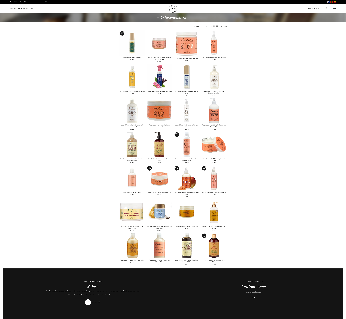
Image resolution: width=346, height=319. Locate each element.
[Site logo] (173, 8)
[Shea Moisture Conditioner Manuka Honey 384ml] (159, 144)
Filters (225, 26)
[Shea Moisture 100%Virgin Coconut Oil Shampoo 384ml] (132, 110)
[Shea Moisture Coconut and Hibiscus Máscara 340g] (159, 110)
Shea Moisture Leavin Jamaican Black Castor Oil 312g (132, 227)
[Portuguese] (332, 1)
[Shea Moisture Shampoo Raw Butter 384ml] (132, 245)
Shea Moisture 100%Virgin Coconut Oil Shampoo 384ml (132, 126)
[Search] (322, 8)
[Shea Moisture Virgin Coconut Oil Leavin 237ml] (186, 110)
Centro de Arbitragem (111, 295)
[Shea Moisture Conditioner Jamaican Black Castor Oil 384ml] (132, 144)
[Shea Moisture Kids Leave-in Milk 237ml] (214, 43)
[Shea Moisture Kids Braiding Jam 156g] (186, 43)
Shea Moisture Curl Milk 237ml (132, 192)
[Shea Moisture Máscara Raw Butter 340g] (186, 212)
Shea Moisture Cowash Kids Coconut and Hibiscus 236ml (186, 159)
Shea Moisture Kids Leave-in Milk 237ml (214, 57)
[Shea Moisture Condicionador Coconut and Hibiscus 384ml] (214, 110)
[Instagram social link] (254, 297)
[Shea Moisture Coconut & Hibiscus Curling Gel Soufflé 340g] (159, 43)
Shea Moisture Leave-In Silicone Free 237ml (159, 91)
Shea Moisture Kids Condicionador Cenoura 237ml (186, 193)
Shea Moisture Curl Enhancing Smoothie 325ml (214, 159)
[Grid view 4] (217, 26)
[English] (328, 1)
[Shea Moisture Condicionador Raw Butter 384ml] (214, 212)
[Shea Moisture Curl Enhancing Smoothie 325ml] (214, 144)
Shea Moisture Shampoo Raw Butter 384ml (132, 260)
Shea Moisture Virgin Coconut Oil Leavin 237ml (186, 126)
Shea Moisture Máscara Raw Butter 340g (186, 226)
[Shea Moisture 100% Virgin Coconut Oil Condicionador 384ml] (214, 77)
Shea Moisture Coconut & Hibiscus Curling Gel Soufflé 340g (159, 58)
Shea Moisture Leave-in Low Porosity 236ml (132, 91)
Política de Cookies (86, 295)
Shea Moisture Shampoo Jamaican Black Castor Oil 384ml (186, 261)
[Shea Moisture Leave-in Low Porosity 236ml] (132, 77)
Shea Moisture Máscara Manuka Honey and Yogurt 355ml (159, 227)
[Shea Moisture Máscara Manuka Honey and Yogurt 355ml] (159, 212)
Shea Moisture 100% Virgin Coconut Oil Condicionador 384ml (214, 92)
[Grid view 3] (214, 26)
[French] (330, 1)
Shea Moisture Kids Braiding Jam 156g (187, 58)
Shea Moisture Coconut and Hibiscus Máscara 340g (159, 126)
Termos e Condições (98, 295)
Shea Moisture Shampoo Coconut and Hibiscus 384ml (159, 261)
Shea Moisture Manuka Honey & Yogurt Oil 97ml (187, 92)
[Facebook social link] (252, 297)
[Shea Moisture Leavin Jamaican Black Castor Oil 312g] (132, 212)
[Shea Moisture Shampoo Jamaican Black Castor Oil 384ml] (186, 245)
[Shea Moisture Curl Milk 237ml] (132, 178)
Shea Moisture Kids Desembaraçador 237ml (214, 192)
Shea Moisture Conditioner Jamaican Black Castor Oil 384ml (132, 159)
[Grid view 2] (211, 26)
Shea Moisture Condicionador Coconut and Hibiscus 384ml (214, 126)
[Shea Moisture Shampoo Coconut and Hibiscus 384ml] (159, 245)
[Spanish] (335, 1)
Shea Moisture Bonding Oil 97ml (132, 57)
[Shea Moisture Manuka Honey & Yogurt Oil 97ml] (186, 77)
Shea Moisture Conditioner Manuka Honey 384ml (159, 159)
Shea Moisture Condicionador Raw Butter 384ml (214, 227)
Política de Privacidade (74, 295)
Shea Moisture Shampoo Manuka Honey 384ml (214, 261)
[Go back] (157, 17)
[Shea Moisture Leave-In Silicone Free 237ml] (159, 77)
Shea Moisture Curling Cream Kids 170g (159, 192)
